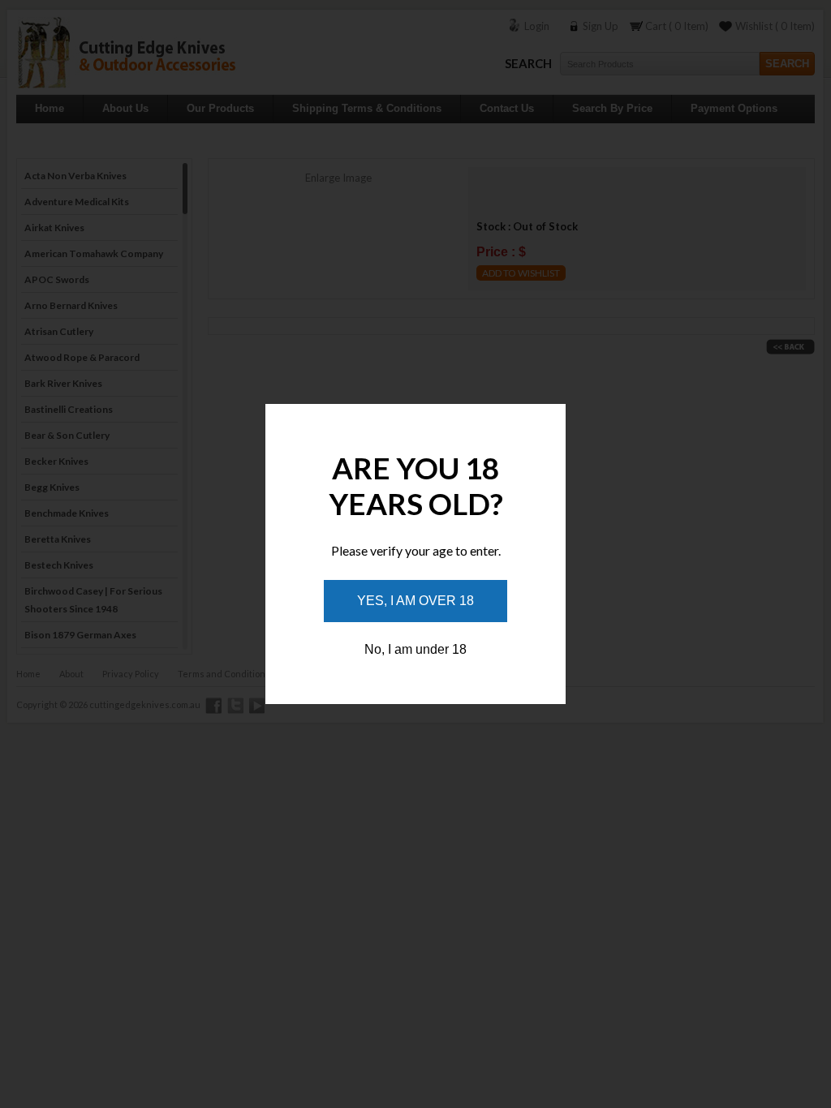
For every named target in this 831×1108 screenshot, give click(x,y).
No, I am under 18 (415, 649)
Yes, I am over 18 (415, 601)
